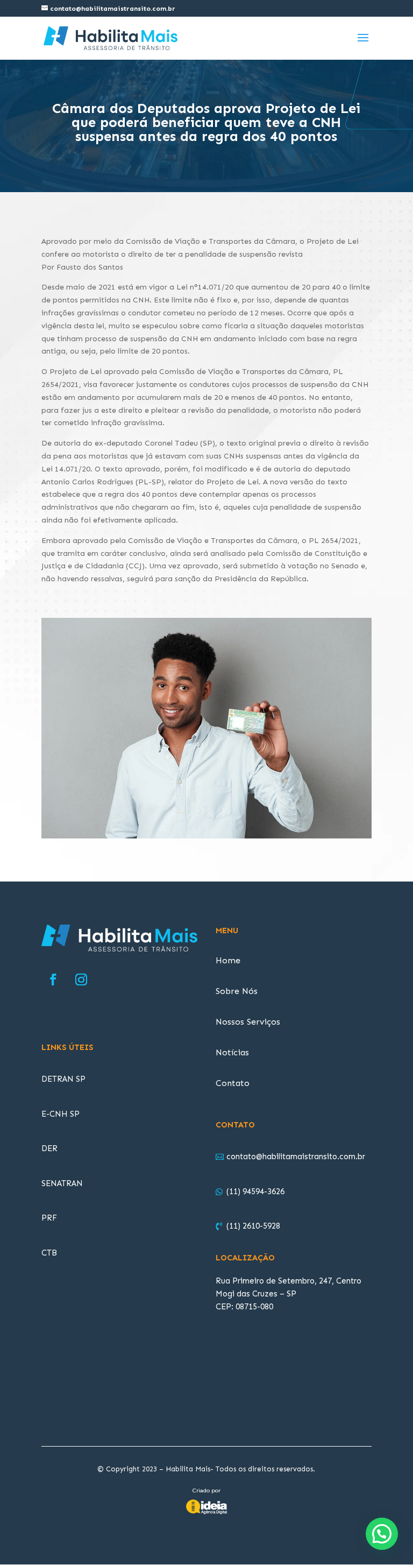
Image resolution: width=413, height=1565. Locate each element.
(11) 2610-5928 (253, 1226)
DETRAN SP (63, 1079)
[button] (382, 1534)
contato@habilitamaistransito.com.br (295, 1156)
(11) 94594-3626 (255, 1191)
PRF (49, 1218)
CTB (49, 1253)
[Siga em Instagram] (81, 979)
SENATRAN (62, 1183)
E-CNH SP (60, 1114)
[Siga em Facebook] (53, 979)
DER (49, 1148)
